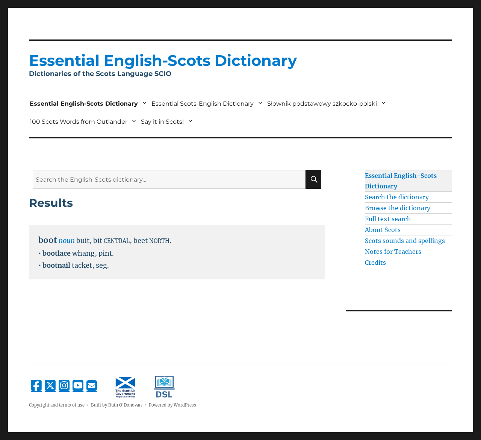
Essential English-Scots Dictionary (84, 103)
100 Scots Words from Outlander (78, 121)
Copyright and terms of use (57, 405)
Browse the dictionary (397, 208)
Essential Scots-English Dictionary (202, 103)
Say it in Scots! (162, 121)
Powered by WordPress (172, 405)
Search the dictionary (397, 197)
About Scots (383, 230)
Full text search (388, 219)
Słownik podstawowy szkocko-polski (322, 103)
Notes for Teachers (393, 251)
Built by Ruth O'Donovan (116, 405)
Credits (375, 262)
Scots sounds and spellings (405, 240)
